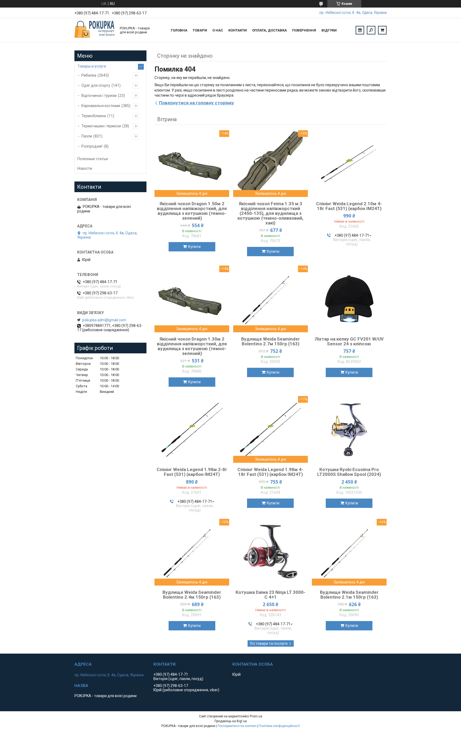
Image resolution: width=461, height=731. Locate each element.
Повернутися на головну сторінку (196, 102)
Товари (200, 30)
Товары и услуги (91, 66)
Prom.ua (256, 716)
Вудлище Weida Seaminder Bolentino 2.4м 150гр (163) (191, 594)
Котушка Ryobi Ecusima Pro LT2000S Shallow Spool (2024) (349, 472)
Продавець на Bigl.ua (230, 721)
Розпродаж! (91, 146)
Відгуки (329, 30)
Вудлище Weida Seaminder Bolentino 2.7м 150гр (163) (270, 341)
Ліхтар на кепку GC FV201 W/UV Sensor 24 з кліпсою (349, 341)
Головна (179, 30)
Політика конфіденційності (279, 726)
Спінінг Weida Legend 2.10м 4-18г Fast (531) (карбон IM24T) (349, 206)
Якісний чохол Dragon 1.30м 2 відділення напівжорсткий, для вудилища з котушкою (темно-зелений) (192, 346)
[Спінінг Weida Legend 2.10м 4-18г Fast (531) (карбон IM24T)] (349, 163)
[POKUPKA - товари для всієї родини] (94, 30)
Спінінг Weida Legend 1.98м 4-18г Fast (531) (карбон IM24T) (270, 472)
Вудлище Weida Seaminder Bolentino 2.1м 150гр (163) (349, 594)
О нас (217, 30)
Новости (84, 168)
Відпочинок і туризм (99, 95)
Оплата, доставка (269, 30)
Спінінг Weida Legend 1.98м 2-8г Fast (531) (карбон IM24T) (192, 472)
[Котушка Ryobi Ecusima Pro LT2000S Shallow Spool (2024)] (349, 429)
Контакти (237, 30)
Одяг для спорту (95, 85)
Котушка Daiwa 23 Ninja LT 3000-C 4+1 (270, 594)
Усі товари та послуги (269, 643)
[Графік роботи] (360, 30)
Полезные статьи (92, 159)
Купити (194, 246)
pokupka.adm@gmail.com (104, 320)
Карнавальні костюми (100, 106)
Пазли (86, 136)
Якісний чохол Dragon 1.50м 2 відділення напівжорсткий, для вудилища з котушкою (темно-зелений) (192, 210)
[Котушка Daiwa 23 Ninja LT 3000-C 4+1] (270, 552)
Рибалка (88, 75)
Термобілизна (93, 116)
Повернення (304, 30)
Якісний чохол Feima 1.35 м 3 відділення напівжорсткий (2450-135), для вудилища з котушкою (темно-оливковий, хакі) (270, 213)
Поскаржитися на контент (237, 726)
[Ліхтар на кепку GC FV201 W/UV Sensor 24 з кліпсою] (349, 299)
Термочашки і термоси (101, 126)
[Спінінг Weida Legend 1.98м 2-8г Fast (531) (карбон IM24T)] (191, 429)
